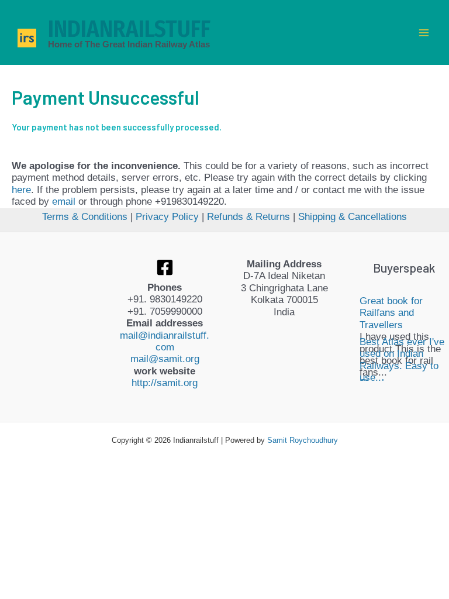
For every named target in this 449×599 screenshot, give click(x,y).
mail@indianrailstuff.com (164, 341)
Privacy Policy (167, 216)
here (21, 189)
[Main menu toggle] (424, 32)
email (63, 201)
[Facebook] (165, 267)
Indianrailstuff (129, 29)
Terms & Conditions (84, 216)
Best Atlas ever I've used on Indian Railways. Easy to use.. (402, 359)
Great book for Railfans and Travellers (391, 313)
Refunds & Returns (248, 216)
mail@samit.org (164, 358)
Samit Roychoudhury (302, 440)
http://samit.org (165, 382)
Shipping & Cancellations (352, 216)
